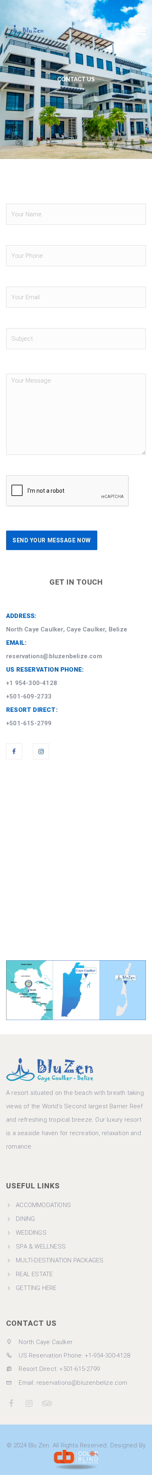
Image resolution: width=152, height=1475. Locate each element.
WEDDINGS (31, 1232)
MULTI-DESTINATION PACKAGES (59, 1260)
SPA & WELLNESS (41, 1246)
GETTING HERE (36, 1288)
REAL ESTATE (34, 1274)
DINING (25, 1219)
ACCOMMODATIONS (43, 1205)
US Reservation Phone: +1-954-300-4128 (73, 1355)
